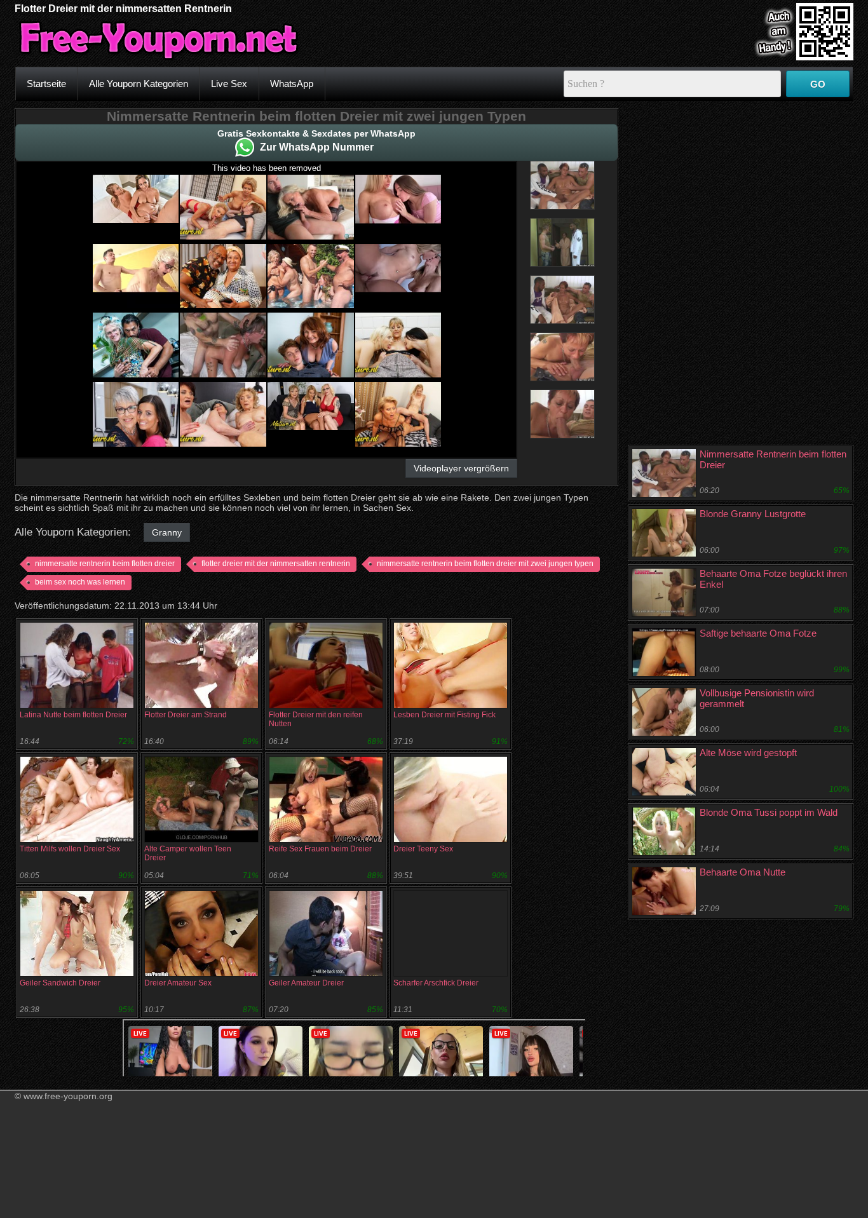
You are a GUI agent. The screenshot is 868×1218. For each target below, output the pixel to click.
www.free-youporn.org (68, 1096)
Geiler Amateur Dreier (306, 982)
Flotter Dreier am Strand (185, 714)
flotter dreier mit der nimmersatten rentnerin (275, 563)
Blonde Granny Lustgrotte (753, 513)
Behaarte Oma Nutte (742, 872)
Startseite (46, 83)
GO (817, 84)
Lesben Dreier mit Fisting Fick (444, 714)
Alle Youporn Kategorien (138, 83)
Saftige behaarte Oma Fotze (758, 633)
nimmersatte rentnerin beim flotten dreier (105, 563)
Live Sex (229, 83)
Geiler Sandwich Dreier (60, 982)
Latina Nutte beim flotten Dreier (73, 714)
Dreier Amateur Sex (178, 982)
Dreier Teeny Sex (423, 848)
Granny (167, 532)
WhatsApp (291, 83)
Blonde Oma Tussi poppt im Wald (768, 812)
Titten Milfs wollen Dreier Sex (70, 848)
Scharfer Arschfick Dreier (435, 982)
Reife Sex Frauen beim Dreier (320, 848)
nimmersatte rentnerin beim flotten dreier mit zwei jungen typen (485, 563)
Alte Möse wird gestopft (748, 752)
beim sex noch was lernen (80, 582)
